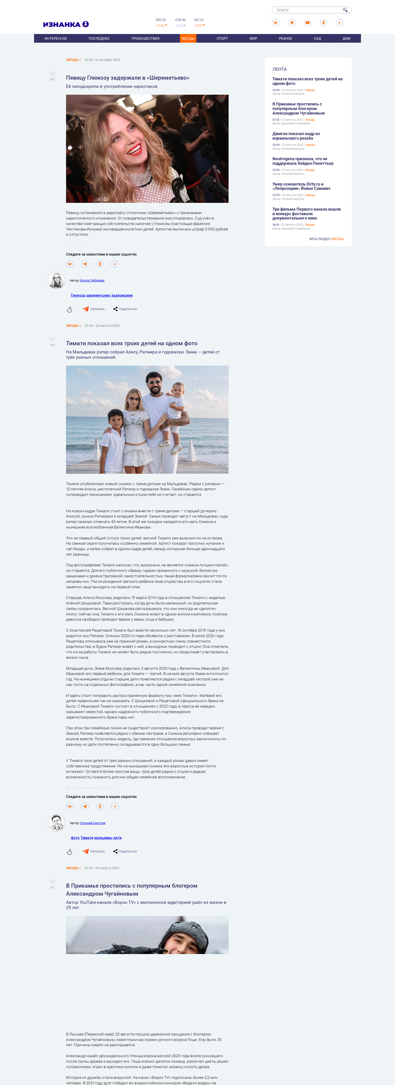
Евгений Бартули (92, 823)
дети (117, 837)
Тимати (86, 837)
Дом (346, 38)
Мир (253, 38)
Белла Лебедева (92, 280)
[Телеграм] (84, 264)
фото (75, 837)
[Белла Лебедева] (59, 280)
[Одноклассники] (100, 264)
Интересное (56, 38)
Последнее (99, 38)
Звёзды (188, 38)
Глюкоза (78, 295)
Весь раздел (327, 239)
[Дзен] (115, 264)
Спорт (222, 38)
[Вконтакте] (69, 264)
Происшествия (145, 38)
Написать (97, 309)
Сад (317, 38)
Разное (285, 38)
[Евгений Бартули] (59, 822)
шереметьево (98, 295)
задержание (122, 295)
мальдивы (103, 837)
